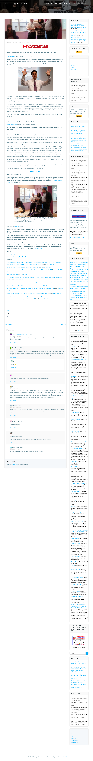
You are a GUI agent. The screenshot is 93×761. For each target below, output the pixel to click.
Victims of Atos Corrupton (76, 584)
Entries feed (73, 738)
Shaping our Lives (73, 288)
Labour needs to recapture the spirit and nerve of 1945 (21, 299)
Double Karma (74, 461)
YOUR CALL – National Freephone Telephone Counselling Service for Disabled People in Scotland (78, 606)
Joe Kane (17, 226)
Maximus (72, 286)
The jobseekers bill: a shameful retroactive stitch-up (20, 286)
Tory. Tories (72, 290)
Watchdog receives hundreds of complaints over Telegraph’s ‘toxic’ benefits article (78, 99)
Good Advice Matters (75, 491)
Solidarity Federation (75, 538)
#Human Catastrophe (74, 262)
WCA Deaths (79, 291)
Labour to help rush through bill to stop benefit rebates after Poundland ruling (27, 293)
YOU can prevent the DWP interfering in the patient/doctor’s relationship (79, 191)
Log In (85, 3)
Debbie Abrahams (80, 271)
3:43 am (23, 42)
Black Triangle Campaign (80, 264)
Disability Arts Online (75, 431)
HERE (79, 330)
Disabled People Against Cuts (77, 448)
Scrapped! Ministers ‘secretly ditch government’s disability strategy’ (79, 201)
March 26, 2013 (44, 299)
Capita (75, 269)
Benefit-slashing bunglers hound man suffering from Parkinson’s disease (79, 87)
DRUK (83, 277)
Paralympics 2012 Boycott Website (78, 512)
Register (73, 733)
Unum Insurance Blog (76, 569)
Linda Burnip (78, 284)
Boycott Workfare (75, 398)
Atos (80, 262)
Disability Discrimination (77, 273)
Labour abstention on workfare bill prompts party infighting (22, 267)
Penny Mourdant (82, 286)
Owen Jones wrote (20, 119)
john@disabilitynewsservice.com (77, 237)
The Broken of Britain (76, 543)
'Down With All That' (75, 340)
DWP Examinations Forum (77, 475)
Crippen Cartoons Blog (76, 419)
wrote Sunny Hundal (12, 124)
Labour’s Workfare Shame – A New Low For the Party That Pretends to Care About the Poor (30, 288)
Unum (74, 291)
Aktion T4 (73, 346)
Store (55, 3)
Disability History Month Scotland (78, 435)
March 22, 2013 (47, 267)
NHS (78, 286)
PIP (87, 286)
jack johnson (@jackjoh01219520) (21, 334)
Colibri (65, 757)
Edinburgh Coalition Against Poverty (79, 483)
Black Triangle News (77, 266)
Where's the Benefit (75, 591)
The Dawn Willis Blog (75, 556)
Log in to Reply (13, 342)
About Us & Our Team (69, 3)
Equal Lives (75, 279)
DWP (86, 277)
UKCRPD (76, 290)
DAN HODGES (11, 56)
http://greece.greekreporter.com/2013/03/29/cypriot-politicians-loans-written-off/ (31, 439)
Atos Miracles (74, 371)
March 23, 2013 (27, 274)
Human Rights (74, 281)
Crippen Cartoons (75, 412)
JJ (8, 42)
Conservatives (81, 269)
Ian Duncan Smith (83, 281)
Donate (61, 3)
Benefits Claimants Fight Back (77, 395)
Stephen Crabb (82, 288)
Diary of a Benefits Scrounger (77, 423)
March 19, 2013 (50, 264)
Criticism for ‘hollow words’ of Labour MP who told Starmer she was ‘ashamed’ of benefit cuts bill (78, 25)
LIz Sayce (83, 284)
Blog (51, 3)
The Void (73, 565)
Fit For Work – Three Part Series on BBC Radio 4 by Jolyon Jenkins (79, 92)
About (72, 60)
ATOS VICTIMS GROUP (76, 389)
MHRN (75, 286)
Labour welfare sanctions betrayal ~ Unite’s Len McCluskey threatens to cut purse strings (29, 282)
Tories (86, 288)
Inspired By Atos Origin (76, 500)
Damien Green (73, 271)
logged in (15, 464)
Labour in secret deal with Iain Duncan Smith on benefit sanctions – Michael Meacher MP (29, 270)
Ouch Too (73, 506)
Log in (72, 736)
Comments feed (74, 740)
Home (47, 3)
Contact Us (79, 3)
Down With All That (75, 466)
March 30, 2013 (15, 42)
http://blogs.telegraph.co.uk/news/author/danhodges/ (19, 254)
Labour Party (73, 284)
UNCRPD (82, 290)
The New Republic (75, 561)
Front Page (73, 69)
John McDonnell (84, 282)
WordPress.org (74, 742)
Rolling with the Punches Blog (77, 521)
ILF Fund (71, 282)
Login (72, 71)
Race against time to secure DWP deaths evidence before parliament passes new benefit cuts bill (79, 149)
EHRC (71, 279)
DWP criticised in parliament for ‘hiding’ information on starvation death (78, 180)
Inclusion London (77, 282)
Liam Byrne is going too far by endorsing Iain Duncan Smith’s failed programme (27, 296)
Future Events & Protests (82, 279)
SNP (77, 288)
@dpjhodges (38, 248)
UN (79, 290)
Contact (72, 65)
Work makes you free (12, 274)
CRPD (87, 269)
